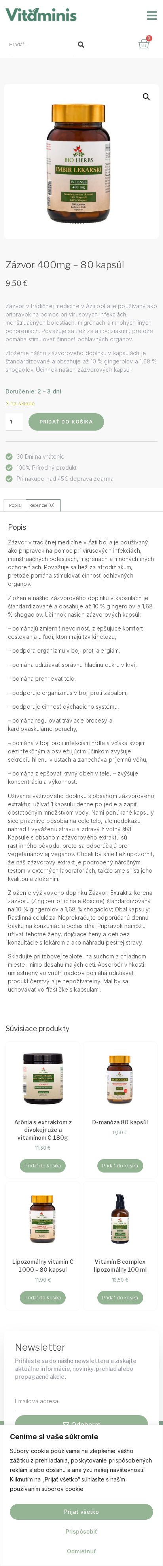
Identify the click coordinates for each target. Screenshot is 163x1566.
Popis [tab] (15, 505)
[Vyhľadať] (81, 44)
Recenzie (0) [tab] (42, 505)
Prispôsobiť (81, 1531)
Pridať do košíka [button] (43, 1166)
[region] (81, 1495)
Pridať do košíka (66, 422)
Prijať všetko (81, 1511)
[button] (152, 15)
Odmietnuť (81, 1551)
